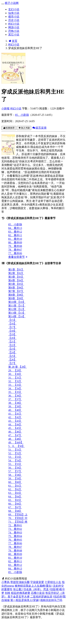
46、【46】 (15, 431)
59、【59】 (15, 478)
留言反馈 (41, 127)
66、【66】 (15, 503)
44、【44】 (15, 424)
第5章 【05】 (16, 284)
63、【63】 (15, 492)
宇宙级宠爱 (37, 582)
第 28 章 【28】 (17, 366)
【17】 (12, 327)
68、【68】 (15, 510)
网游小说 (13, 27)
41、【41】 (15, 413)
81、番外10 (15, 238)
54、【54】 (15, 460)
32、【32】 (15, 381)
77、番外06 (15, 253)
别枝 (7, 592)
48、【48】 (15, 438)
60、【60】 (15, 482)
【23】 (12, 348)
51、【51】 (15, 449)
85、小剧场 (22, 114)
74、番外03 (15, 532)
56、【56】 (15, 467)
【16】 (12, 323)
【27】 (12, 363)
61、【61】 (15, 485)
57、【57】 (15, 471)
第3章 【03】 (16, 276)
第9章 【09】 (16, 298)
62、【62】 (15, 489)
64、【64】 (15, 496)
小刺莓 (5, 108)
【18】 (12, 330)
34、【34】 (15, 388)
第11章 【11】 (16, 305)
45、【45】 (15, 428)
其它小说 (13, 34)
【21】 (12, 341)
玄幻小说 (13, 9)
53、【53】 (15, 456)
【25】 (12, 356)
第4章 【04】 (16, 280)
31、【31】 (15, 377)
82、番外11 (15, 235)
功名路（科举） (33, 589)
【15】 (12, 320)
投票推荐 (10, 128)
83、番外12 (15, 231)
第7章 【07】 (16, 291)
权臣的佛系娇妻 (20, 592)
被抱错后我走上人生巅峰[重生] (33, 585)
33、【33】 (15, 384)
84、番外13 (15, 228)
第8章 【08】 (16, 294)
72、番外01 (15, 525)
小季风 (5, 582)
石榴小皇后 (38, 592)
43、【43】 (15, 420)
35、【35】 (15, 392)
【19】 (12, 334)
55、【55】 (15, 464)
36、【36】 (15, 395)
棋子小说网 (12, 3)
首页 (14, 40)
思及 (46, 589)
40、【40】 (15, 410)
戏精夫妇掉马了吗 (51, 600)
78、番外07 (15, 249)
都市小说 (13, 16)
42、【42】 (15, 417)
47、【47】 (15, 435)
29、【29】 (15, 370)
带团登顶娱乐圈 (20, 582)
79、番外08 (15, 246)
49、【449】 (15, 442)
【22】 (12, 345)
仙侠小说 (13, 12)
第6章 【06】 (16, 287)
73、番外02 (15, 528)
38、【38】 (15, 402)
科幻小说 (13, 23)
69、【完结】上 (17, 514)
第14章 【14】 (16, 316)
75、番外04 (15, 536)
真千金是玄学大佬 (19, 596)
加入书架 (25, 128)
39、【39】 (15, 406)
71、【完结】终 (17, 521)
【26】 (12, 359)
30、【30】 (15, 374)
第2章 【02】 (16, 273)
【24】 (12, 352)
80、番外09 (15, 242)
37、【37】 (15, 399)
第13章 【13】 (16, 312)
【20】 (12, 338)
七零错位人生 (53, 582)
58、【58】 (15, 474)
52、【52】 (15, 453)
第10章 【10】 (16, 302)
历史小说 (13, 20)
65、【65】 (15, 500)
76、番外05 (15, 539)
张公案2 (18, 589)
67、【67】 (15, 507)
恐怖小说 (13, 31)
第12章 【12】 (16, 309)
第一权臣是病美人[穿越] (25, 600)
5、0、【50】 (16, 446)
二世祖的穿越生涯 (41, 596)
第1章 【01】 (16, 269)
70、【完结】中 (17, 518)
